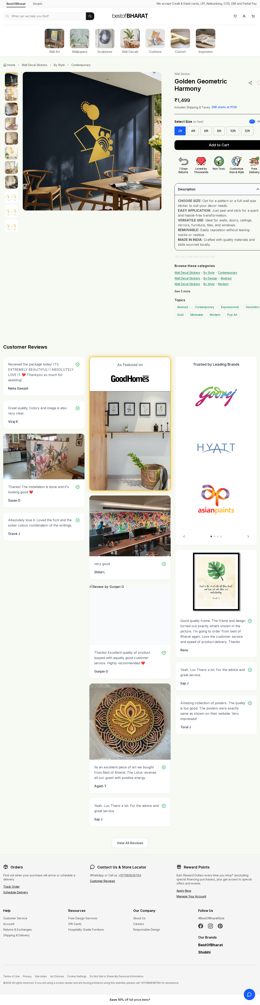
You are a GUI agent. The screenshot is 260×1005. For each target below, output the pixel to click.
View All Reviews (130, 843)
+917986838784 (129, 875)
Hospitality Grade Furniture (86, 929)
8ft (219, 131)
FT (252, 121)
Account (8, 924)
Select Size (189, 122)
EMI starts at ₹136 (224, 107)
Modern (223, 284)
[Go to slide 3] (218, 536)
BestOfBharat (16, 3)
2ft (180, 131)
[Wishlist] (235, 16)
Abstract (226, 278)
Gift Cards (74, 924)
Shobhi (37, 3)
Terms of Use (11, 976)
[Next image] (154, 141)
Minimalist (196, 314)
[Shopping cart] (253, 16)
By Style (59, 65)
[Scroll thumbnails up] (11, 73)
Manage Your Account (191, 896)
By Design (210, 278)
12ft (247, 131)
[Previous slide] (184, 536)
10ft (233, 131)
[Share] (250, 83)
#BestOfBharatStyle (211, 918)
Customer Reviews (102, 881)
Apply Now (184, 890)
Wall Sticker (182, 74)
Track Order (11, 886)
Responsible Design (146, 929)
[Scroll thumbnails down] (11, 231)
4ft (193, 131)
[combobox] (44, 16)
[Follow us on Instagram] (210, 926)
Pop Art (232, 314)
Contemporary (81, 65)
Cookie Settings (77, 976)
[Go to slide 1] (211, 536)
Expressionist (230, 307)
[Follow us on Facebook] (200, 926)
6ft (206, 131)
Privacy (27, 976)
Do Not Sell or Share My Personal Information (116, 976)
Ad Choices (57, 976)
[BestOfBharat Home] (130, 15)
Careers (138, 924)
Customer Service (15, 918)
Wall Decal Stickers (34, 65)
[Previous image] (30, 141)
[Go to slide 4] (221, 536)
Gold (180, 314)
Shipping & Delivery (16, 935)
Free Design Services (82, 918)
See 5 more (182, 291)
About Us (139, 918)
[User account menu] (244, 16)
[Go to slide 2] (214, 536)
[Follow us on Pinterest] (220, 926)
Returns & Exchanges (17, 929)
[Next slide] (248, 536)
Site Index (41, 976)
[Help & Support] (249, 994)
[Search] (90, 16)
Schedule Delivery (15, 892)
